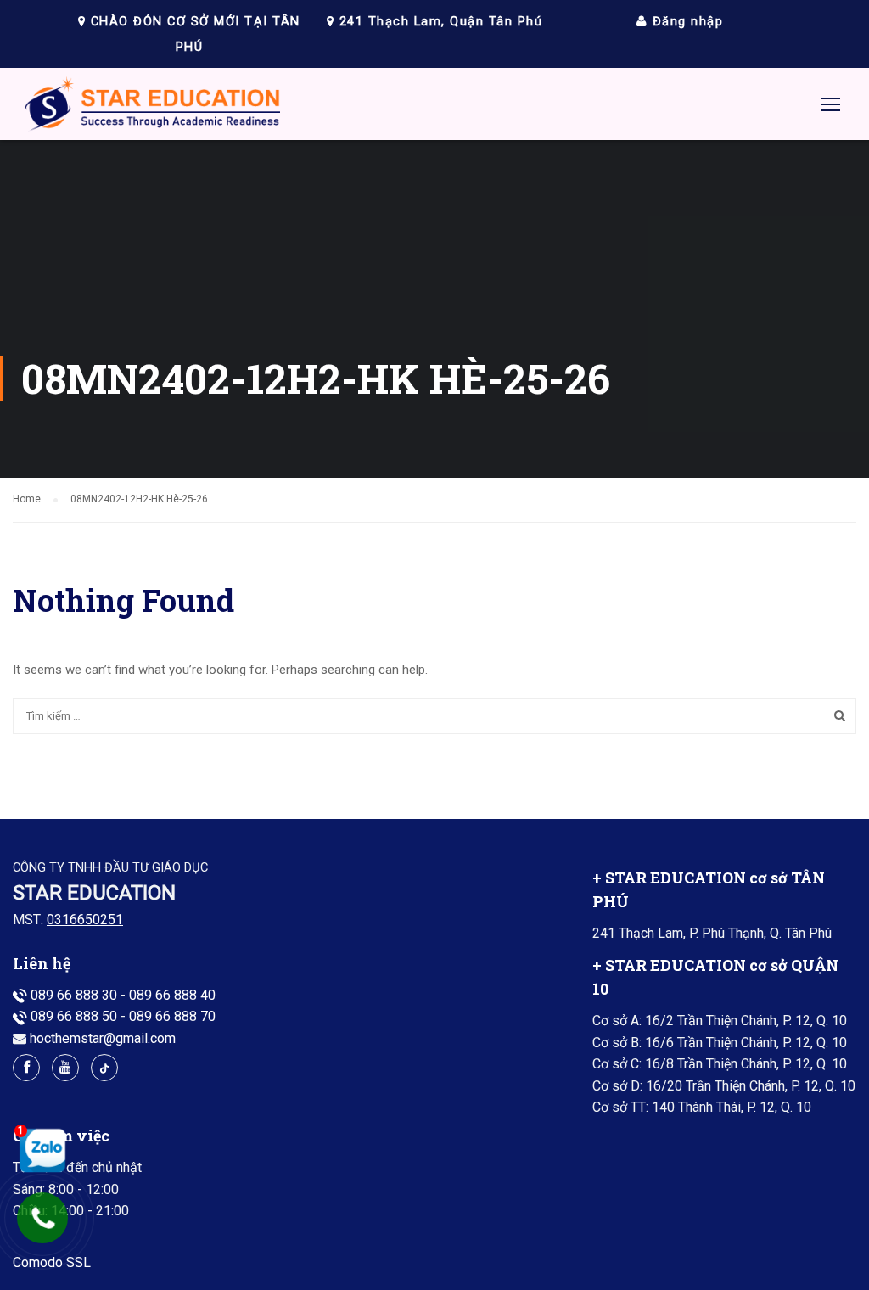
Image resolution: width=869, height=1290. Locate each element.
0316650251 (85, 919)
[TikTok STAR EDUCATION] (104, 1067)
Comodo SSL (52, 1262)
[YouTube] (65, 1067)
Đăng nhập (685, 21)
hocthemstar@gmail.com (103, 1038)
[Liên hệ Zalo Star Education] (38, 1150)
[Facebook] (26, 1067)
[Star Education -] (152, 108)
